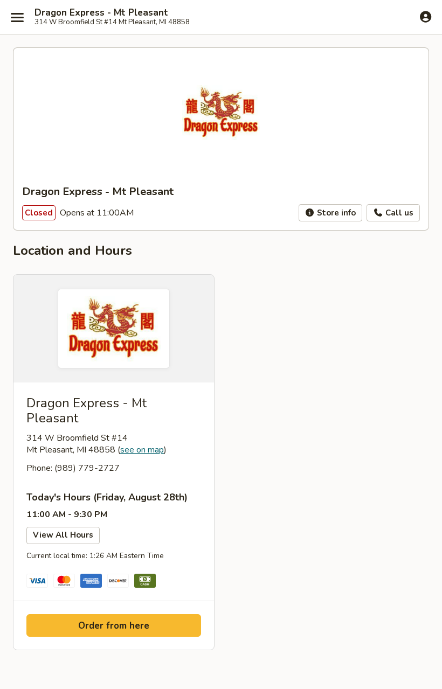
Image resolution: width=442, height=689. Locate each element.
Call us (398, 212)
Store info (335, 212)
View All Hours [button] (63, 535)
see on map (142, 450)
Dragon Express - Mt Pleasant (101, 13)
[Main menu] (17, 17)
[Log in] (425, 16)
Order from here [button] (113, 626)
